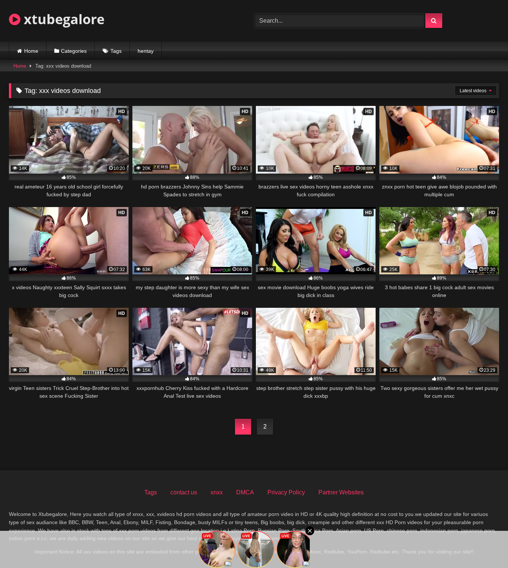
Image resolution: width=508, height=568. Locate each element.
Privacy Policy (286, 492)
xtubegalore (62, 19)
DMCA (245, 492)
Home (31, 51)
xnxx (216, 492)
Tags (116, 51)
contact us (183, 492)
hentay (146, 51)
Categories (74, 51)
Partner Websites (341, 492)
